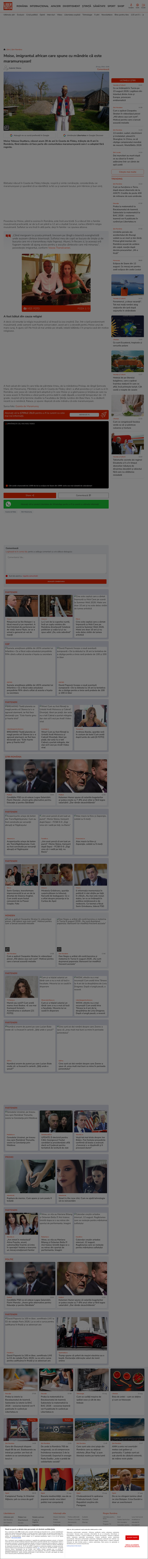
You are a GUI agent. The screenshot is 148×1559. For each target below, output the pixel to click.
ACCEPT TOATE (132, 1538)
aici (38, 1548)
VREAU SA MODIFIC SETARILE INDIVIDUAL (132, 1546)
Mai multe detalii (16, 1537)
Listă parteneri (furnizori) (74, 1546)
